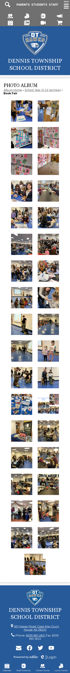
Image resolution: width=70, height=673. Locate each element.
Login (48, 657)
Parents (23, 4)
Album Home (13, 90)
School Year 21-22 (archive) (43, 90)
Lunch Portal (61, 670)
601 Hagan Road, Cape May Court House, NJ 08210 (36, 628)
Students (39, 4)
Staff (53, 4)
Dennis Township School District (35, 64)
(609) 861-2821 (36, 635)
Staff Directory (23, 670)
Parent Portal (42, 670)
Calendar (7, 670)
